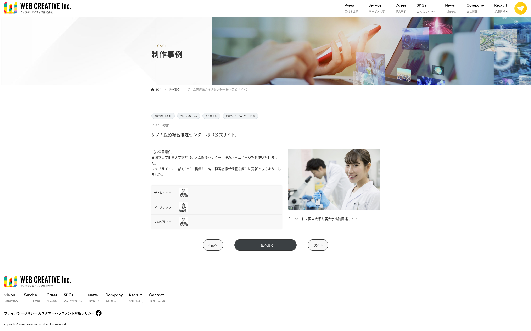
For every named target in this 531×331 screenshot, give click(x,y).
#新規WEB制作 (163, 116)
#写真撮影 (211, 116)
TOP (158, 89)
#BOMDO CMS (188, 116)
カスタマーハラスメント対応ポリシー (66, 313)
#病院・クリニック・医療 (240, 116)
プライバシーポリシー (20, 313)
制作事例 (174, 89)
